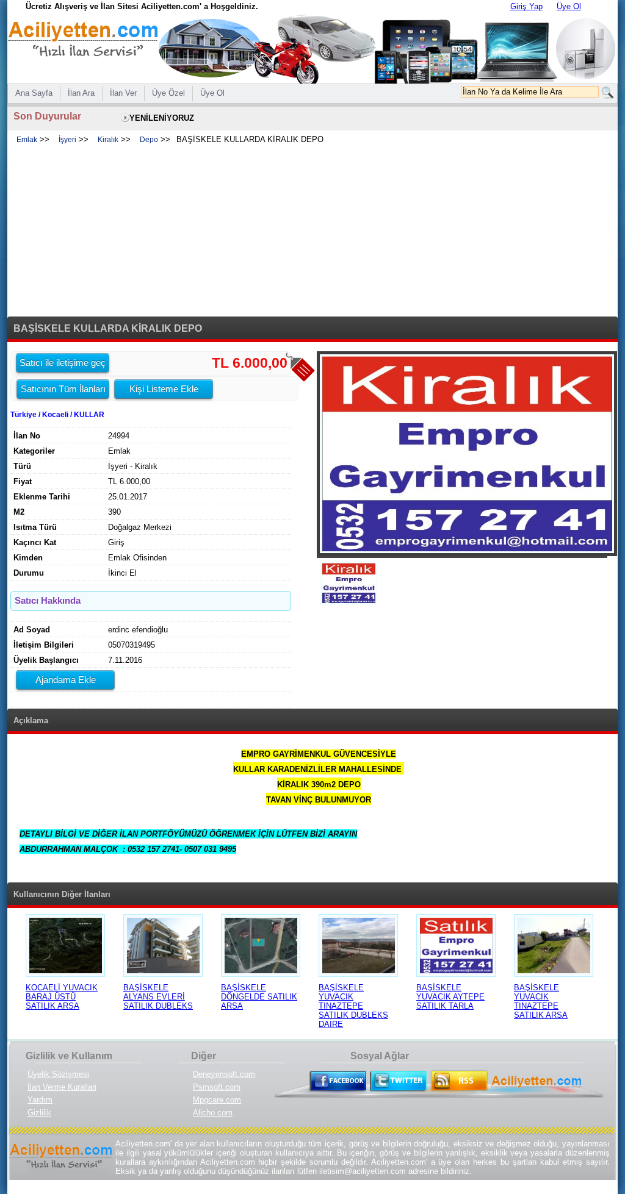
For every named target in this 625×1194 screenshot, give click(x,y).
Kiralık (108, 139)
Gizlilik (39, 1112)
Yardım (39, 1099)
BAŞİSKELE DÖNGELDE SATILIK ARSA (259, 996)
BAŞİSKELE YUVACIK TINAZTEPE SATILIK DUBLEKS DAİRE (353, 1006)
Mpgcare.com (217, 1099)
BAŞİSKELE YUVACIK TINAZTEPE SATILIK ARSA (541, 1001)
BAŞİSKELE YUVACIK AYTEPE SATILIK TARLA (450, 996)
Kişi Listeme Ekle (163, 389)
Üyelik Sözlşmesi (58, 1074)
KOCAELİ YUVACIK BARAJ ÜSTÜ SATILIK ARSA (62, 996)
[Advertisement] (312, 231)
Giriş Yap (526, 6)
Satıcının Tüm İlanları (63, 389)
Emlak (26, 139)
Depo (149, 139)
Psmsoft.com (216, 1087)
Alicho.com (213, 1112)
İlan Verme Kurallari (61, 1087)
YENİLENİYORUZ (161, 118)
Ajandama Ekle (65, 679)
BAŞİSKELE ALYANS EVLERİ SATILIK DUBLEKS (158, 996)
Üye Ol (569, 6)
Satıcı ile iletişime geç (63, 362)
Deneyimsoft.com (224, 1074)
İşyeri (67, 139)
